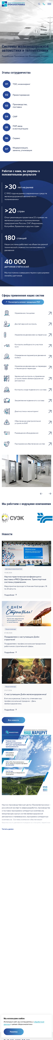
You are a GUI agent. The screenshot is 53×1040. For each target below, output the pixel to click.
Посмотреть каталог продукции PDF (24, 302)
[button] (41, 494)
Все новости (13, 720)
